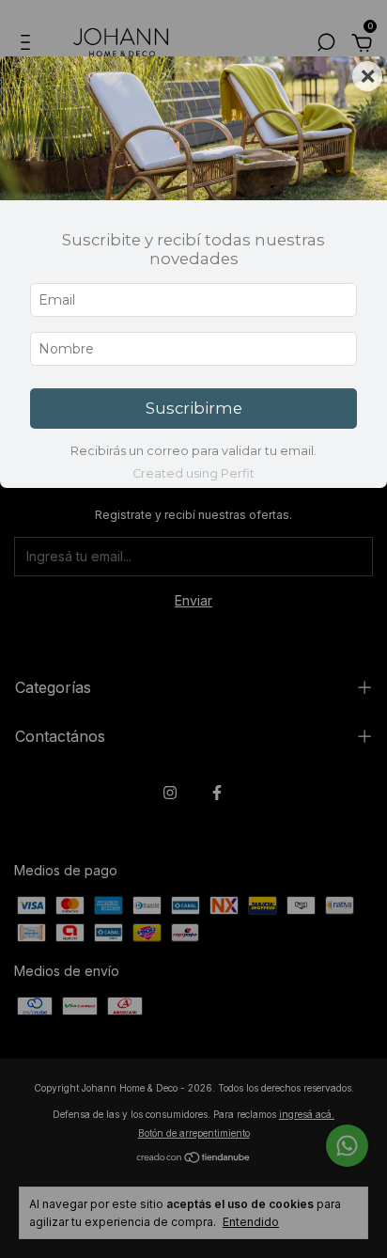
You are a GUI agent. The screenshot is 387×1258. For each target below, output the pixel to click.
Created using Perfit (193, 473)
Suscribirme (194, 408)
